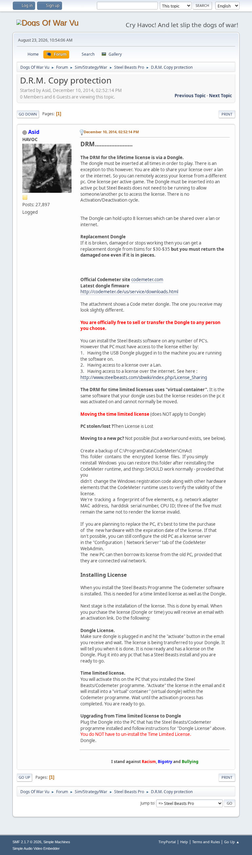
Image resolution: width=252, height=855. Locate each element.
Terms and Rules (206, 841)
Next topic (220, 96)
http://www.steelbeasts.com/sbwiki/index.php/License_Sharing (143, 377)
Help (184, 841)
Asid (33, 132)
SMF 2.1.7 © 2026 (26, 842)
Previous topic (190, 96)
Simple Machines (56, 842)
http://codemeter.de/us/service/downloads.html (129, 292)
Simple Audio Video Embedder (36, 848)
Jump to (147, 803)
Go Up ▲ (232, 841)
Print (226, 114)
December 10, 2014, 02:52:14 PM (111, 131)
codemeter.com (147, 279)
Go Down (28, 114)
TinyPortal (167, 841)
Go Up (24, 777)
